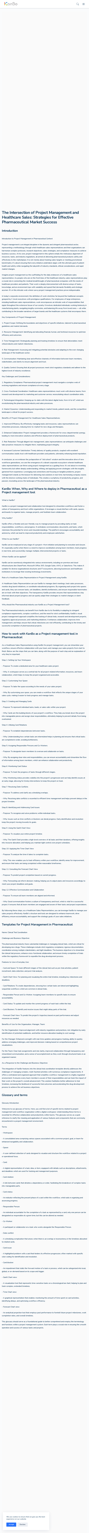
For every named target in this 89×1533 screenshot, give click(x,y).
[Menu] (84, 4)
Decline (22, 1524)
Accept (11, 1524)
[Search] (77, 4)
